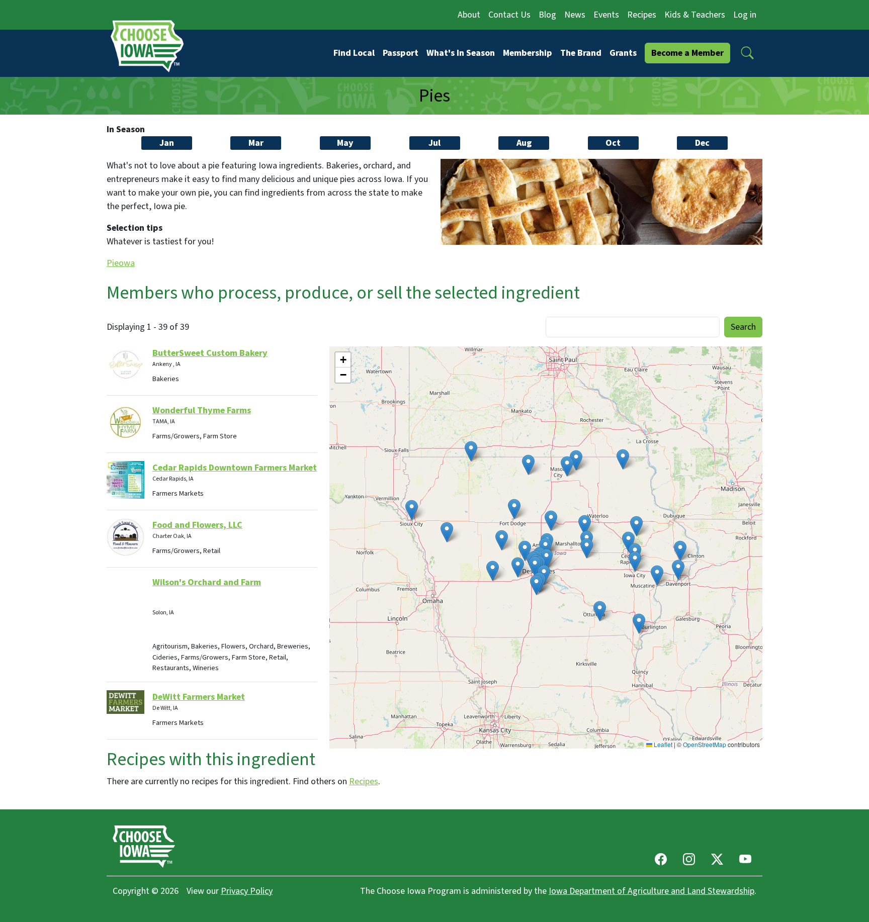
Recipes (363, 781)
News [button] (574, 15)
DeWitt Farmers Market (198, 697)
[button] (747, 53)
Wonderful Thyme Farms (201, 410)
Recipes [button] (641, 15)
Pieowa (121, 263)
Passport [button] (400, 53)
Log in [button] (744, 15)
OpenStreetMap (704, 744)
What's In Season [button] (460, 53)
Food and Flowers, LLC (197, 525)
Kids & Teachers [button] (694, 15)
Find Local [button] (354, 53)
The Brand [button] (580, 53)
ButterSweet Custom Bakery (210, 353)
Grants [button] (623, 53)
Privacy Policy (247, 891)
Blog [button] (547, 15)
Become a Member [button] (687, 53)
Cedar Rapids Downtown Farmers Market (234, 468)
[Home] (150, 46)
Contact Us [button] (509, 15)
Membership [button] (527, 53)
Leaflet (662, 744)
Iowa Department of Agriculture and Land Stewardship (651, 891)
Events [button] (606, 15)
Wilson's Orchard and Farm (206, 582)
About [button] (469, 15)
